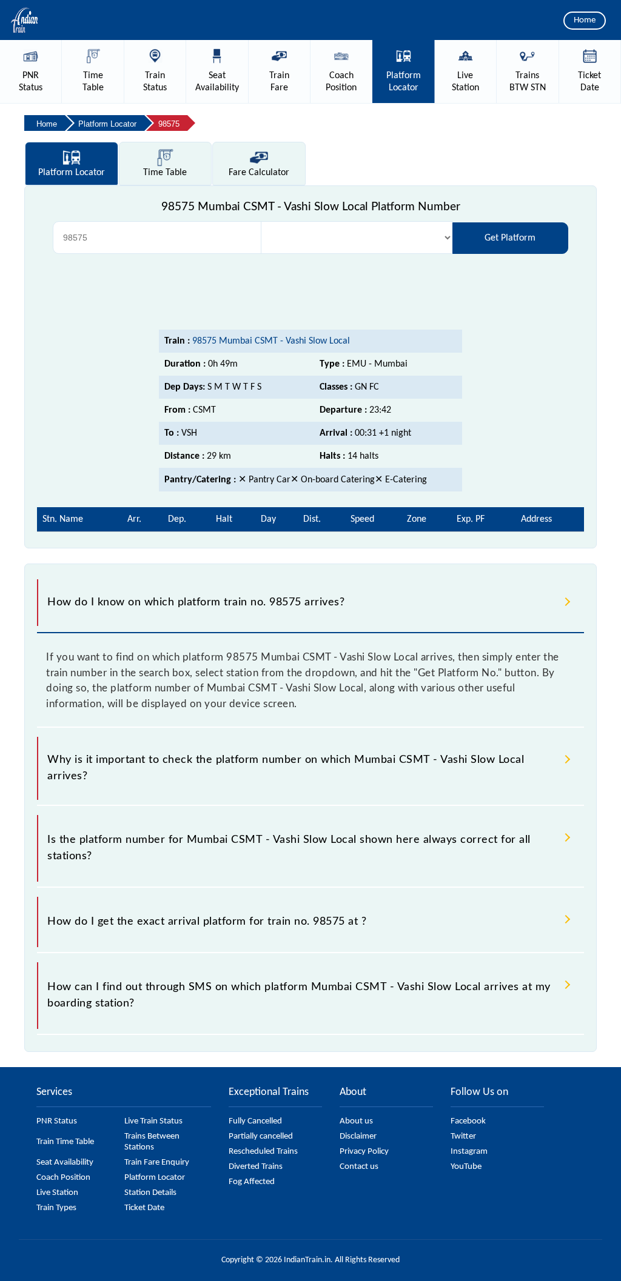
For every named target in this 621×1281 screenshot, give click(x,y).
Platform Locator (154, 1177)
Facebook (468, 1121)
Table (165, 173)
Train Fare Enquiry (156, 1162)
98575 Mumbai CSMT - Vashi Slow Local (271, 341)
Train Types (56, 1208)
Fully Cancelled (255, 1121)
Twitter (463, 1136)
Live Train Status (153, 1121)
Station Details (150, 1192)
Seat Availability (64, 1162)
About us (356, 1121)
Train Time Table (65, 1141)
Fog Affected (252, 1181)
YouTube (466, 1166)
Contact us (359, 1166)
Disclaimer (358, 1136)
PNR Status (56, 1121)
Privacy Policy (364, 1151)
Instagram (469, 1151)
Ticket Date (144, 1208)
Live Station (57, 1192)
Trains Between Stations (152, 1142)
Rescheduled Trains (263, 1151)
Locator (71, 173)
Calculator (259, 173)
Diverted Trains (256, 1166)
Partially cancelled (261, 1136)
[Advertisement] (310, 290)
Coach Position (63, 1177)
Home (585, 20)
